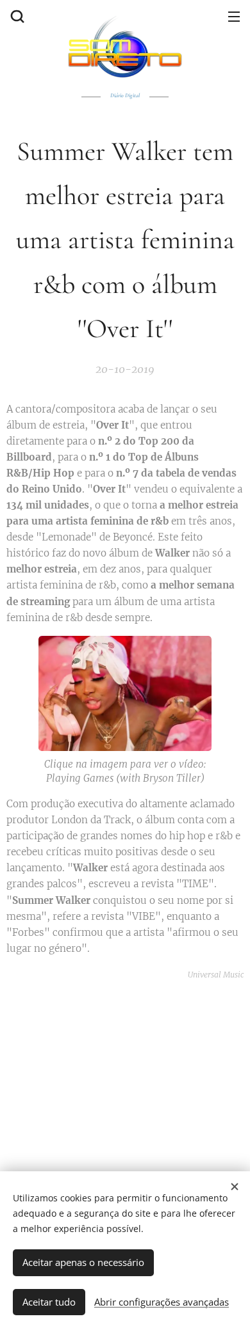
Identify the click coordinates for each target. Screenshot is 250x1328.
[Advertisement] (125, 1072)
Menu (234, 16)
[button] (16, 16)
